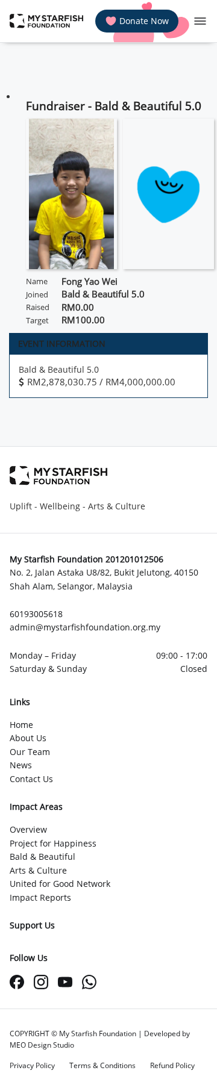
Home (21, 724)
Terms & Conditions (102, 1065)
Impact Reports (40, 897)
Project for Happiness (53, 843)
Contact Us (31, 779)
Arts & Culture (38, 870)
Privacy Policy (32, 1065)
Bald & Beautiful (42, 856)
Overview (28, 829)
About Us (28, 738)
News (21, 765)
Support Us (32, 925)
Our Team (30, 751)
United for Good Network (60, 883)
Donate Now (144, 20)
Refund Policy (172, 1065)
